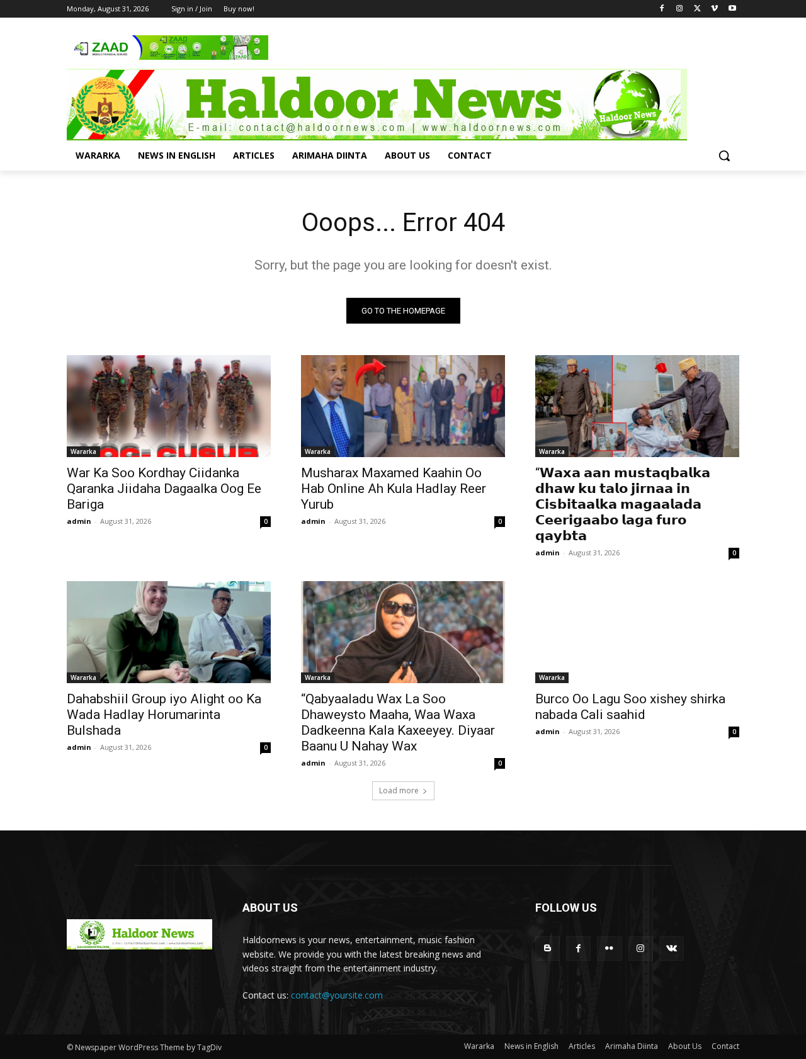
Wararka (83, 451)
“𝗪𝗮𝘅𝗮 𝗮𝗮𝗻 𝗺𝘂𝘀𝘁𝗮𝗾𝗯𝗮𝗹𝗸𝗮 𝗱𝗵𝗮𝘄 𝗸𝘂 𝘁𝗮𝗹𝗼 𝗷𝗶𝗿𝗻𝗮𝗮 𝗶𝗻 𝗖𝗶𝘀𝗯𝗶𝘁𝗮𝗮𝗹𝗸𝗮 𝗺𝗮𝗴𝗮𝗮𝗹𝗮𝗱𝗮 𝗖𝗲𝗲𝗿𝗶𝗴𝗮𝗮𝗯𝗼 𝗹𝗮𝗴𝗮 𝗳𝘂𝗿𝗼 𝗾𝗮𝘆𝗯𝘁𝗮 (622, 504)
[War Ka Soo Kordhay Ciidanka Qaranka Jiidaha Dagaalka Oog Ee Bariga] (169, 406)
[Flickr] (609, 948)
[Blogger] (547, 948)
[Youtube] (732, 9)
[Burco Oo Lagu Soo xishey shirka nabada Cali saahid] (637, 632)
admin (79, 521)
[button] (724, 155)
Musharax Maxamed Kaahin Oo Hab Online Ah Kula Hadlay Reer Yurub (393, 488)
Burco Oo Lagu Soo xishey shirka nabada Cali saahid (630, 706)
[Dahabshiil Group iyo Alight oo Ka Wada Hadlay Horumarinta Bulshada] (169, 632)
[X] (697, 9)
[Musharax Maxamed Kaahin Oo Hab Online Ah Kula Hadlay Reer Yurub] (403, 406)
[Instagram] (680, 9)
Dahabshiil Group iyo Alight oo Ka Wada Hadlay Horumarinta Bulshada (164, 714)
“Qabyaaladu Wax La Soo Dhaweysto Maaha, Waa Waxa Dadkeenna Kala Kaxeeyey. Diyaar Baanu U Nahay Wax (398, 722)
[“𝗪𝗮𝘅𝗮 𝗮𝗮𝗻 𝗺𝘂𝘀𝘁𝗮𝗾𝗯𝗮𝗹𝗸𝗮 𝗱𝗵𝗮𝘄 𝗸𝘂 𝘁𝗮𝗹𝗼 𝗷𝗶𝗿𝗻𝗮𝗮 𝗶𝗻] (637, 406)
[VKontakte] (671, 948)
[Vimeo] (714, 9)
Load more (399, 790)
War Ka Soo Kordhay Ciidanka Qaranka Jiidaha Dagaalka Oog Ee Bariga (164, 488)
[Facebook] (662, 9)
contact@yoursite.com (337, 995)
